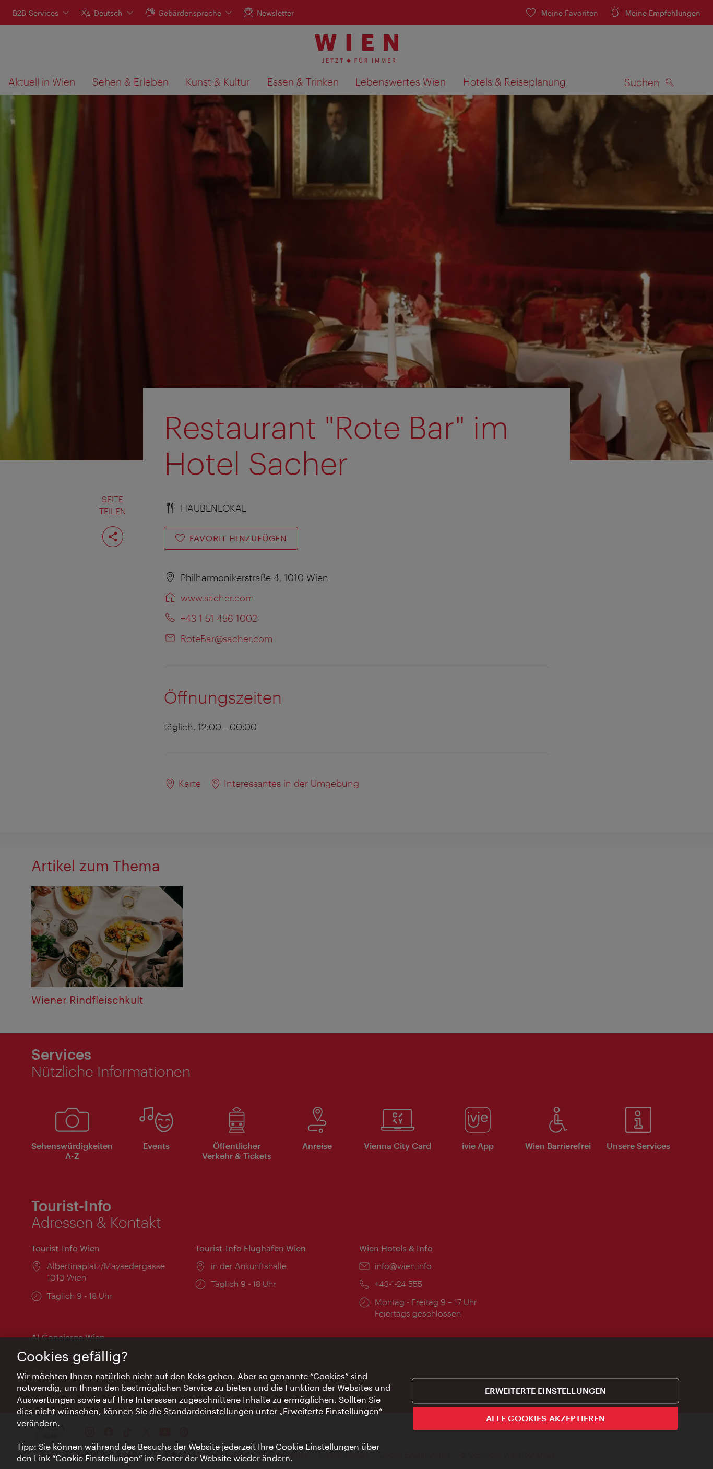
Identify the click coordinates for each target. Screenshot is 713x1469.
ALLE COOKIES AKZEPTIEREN (545, 1418)
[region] (356, 1403)
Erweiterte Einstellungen (546, 1390)
